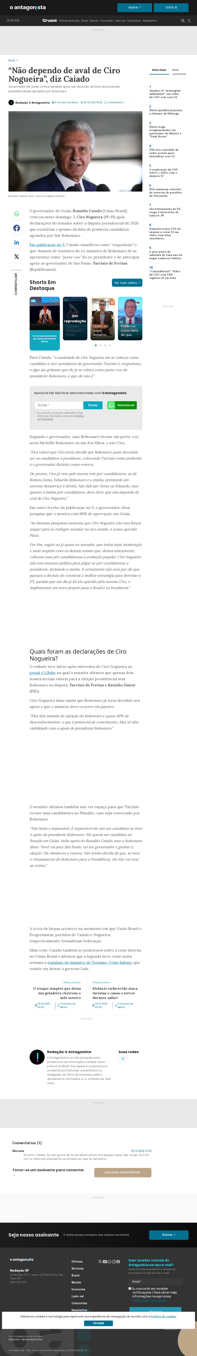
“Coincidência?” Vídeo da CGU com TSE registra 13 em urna (165, 275)
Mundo (94, 21)
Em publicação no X (47, 244)
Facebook (16, 228)
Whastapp (16, 214)
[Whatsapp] (109, 1261)
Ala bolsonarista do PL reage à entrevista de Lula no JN (165, 213)
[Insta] (114, 1261)
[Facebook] (118, 1261)
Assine (133, 7)
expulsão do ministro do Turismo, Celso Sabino (90, 962)
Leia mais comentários (122, 1172)
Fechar (98, 1323)
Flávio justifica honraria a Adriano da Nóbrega (165, 113)
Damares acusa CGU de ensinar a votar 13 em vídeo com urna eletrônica (166, 234)
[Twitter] (100, 1261)
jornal (42, 672)
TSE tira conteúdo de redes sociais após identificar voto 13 (162, 153)
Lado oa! (120, 21)
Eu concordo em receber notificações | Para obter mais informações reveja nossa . (60, 416)
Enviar (93, 405)
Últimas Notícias (69, 21)
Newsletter (150, 21)
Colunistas (134, 21)
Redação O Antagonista (32, 103)
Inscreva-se (126, 405)
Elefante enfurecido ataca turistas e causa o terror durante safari (113, 979)
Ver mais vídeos (125, 283)
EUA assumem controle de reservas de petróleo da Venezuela (164, 193)
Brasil (85, 21)
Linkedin (16, 242)
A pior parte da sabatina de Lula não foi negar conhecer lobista (164, 255)
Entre (170, 7)
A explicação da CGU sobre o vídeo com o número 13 (162, 173)
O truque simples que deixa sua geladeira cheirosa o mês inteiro (50, 979)
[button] (95, 345)
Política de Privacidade (149, 1300)
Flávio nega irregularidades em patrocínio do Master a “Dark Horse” (163, 132)
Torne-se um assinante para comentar (48, 1170)
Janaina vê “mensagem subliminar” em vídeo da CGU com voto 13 (164, 94)
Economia (107, 21)
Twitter (16, 257)
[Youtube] (105, 1261)
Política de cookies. (164, 1316)
